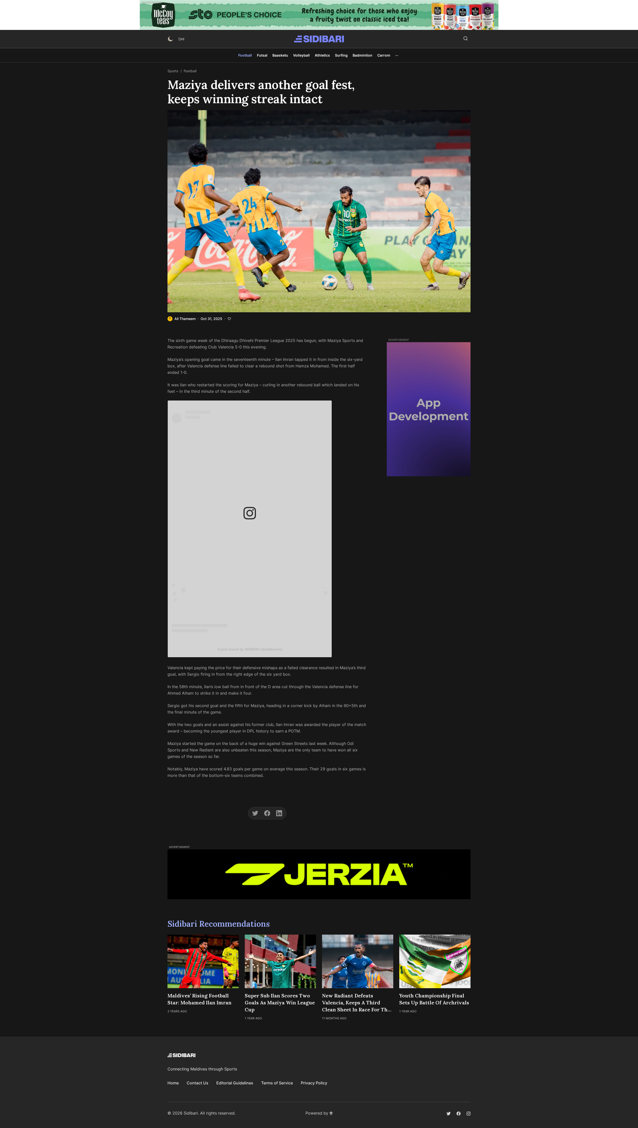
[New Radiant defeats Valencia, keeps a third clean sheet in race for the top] (357, 961)
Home (173, 1082)
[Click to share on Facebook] (267, 813)
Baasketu (280, 55)
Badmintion (362, 55)
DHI (181, 39)
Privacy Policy (314, 1082)
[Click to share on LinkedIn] (279, 813)
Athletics (322, 55)
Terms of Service (277, 1082)
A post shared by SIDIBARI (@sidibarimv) (249, 649)
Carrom (383, 55)
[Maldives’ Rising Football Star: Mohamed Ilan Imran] (203, 961)
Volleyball (301, 55)
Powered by (317, 1113)
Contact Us (197, 1082)
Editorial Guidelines (234, 1082)
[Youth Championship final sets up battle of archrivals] (435, 961)
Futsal (262, 55)
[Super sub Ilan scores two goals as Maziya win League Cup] (280, 961)
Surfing (341, 55)
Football (245, 55)
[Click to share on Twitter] (255, 813)
